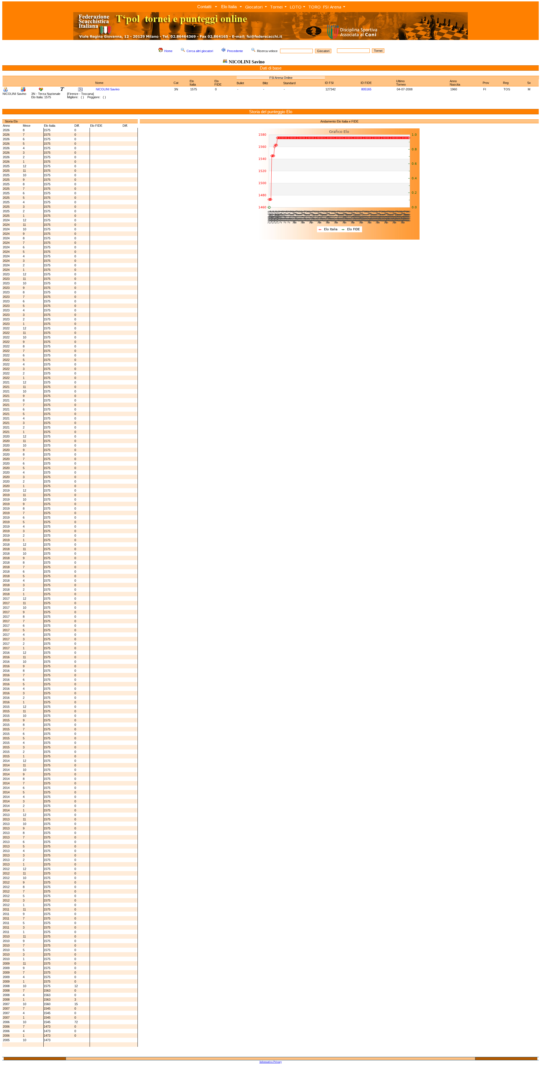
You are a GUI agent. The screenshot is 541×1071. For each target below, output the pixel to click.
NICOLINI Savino (107, 89)
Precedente (235, 51)
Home (168, 51)
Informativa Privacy (271, 1061)
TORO (314, 7)
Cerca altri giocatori (200, 51)
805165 (366, 89)
